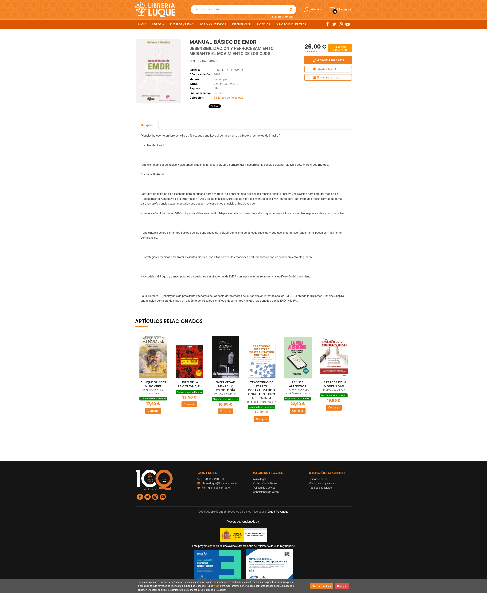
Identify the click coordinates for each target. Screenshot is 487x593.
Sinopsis (147, 125)
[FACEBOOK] (327, 24)
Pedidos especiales (320, 487)
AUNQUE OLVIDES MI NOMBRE (153, 384)
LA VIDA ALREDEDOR (297, 384)
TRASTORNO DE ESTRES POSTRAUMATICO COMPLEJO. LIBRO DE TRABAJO (261, 390)
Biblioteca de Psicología (229, 97)
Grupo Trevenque (278, 511)
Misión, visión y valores (322, 483)
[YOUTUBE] (347, 24)
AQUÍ (217, 585)
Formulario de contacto (216, 487)
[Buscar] (291, 9)
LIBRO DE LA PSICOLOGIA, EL (189, 384)
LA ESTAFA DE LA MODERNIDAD (334, 384)
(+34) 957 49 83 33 (212, 479)
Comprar (153, 410)
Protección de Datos (265, 483)
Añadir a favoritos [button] (328, 69)
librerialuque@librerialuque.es (220, 483)
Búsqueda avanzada (282, 16)
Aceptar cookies (322, 586)
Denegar (342, 586)
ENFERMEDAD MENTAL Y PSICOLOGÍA (225, 386)
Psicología (220, 79)
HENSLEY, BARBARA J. (203, 61)
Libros (157, 24)
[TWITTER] (334, 24)
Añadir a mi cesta (330, 60)
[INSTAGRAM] (341, 24)
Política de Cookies (264, 487)
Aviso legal (259, 479)
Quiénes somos (318, 479)
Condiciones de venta (266, 491)
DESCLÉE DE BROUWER (228, 70)
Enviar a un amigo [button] (328, 77)
